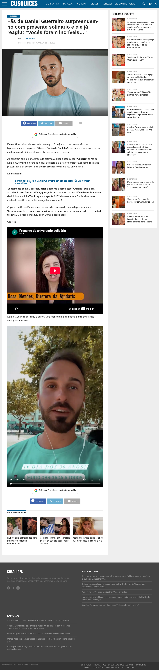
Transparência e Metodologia (120, 667)
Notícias (81, 4)
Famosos (68, 4)
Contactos (86, 665)
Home (97, 665)
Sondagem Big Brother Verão (119, 4)
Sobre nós (141, 665)
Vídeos (94, 4)
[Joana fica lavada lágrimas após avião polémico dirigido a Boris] (88, 534)
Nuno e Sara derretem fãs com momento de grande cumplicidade (22, 541)
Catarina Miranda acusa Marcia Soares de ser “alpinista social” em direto (55, 541)
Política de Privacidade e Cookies (118, 665)
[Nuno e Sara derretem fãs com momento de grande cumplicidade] (22, 534)
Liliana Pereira (28, 38)
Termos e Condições (93, 667)
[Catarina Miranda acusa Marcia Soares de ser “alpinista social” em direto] (55, 534)
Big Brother (52, 4)
